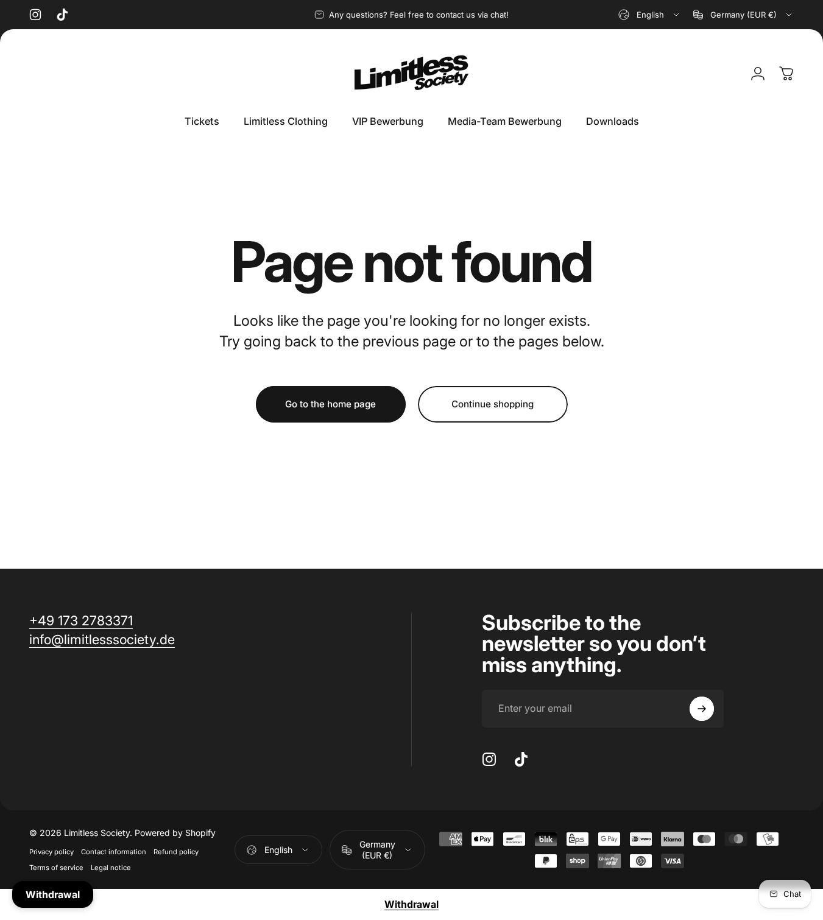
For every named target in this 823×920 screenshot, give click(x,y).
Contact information (113, 852)
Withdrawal (411, 904)
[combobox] (649, 14)
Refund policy (176, 852)
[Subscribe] (702, 709)
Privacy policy (51, 852)
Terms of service (56, 867)
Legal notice (111, 867)
